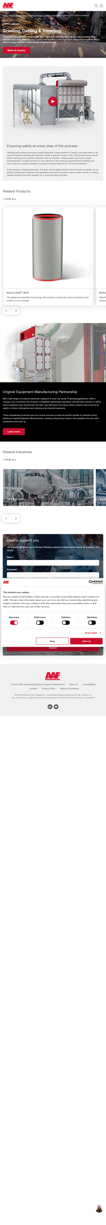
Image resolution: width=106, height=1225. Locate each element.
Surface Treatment (52, 16)
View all (11, 199)
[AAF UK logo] (8, 5)
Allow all (86, 641)
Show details (91, 633)
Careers (33, 688)
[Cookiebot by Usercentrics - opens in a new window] (91, 582)
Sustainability (89, 684)
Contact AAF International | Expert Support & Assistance (37, 684)
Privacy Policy (48, 688)
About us (73, 684)
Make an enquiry (16, 50)
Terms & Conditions (69, 688)
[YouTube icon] (56, 706)
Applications (36, 16)
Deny (52, 641)
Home (5, 16)
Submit (53, 647)
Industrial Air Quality (19, 16)
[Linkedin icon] (50, 706)
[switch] (40, 622)
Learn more (13, 431)
